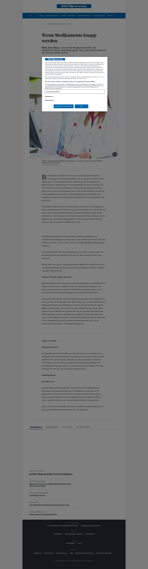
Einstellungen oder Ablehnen (63, 106)
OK (81, 106)
